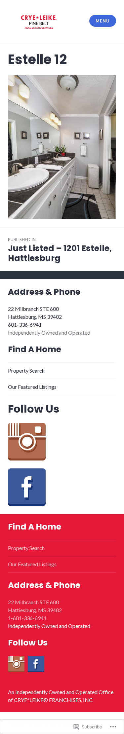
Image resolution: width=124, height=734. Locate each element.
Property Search (26, 370)
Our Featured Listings (32, 387)
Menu (102, 20)
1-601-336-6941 (27, 618)
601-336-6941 (25, 324)
